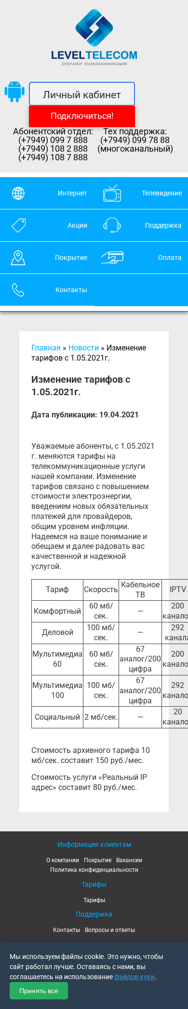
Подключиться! (82, 116)
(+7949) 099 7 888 (53, 140)
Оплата (170, 257)
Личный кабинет (82, 95)
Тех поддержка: (135, 131)
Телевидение (162, 193)
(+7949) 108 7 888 (53, 157)
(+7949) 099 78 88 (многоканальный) (135, 144)
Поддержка (163, 225)
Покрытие (71, 257)
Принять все (38, 991)
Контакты (71, 290)
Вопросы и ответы (110, 930)
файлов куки (134, 977)
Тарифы (94, 900)
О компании (62, 860)
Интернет (72, 193)
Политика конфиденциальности (94, 870)
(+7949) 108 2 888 (53, 148)
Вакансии (129, 860)
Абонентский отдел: (53, 131)
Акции (77, 225)
